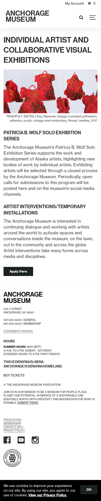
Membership (12, 423)
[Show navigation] (92, 18)
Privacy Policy (14, 430)
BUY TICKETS (14, 376)
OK (88, 489)
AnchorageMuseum (23, 298)
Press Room (12, 419)
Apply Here (18, 271)
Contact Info (13, 427)
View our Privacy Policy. (47, 495)
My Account (74, 3)
